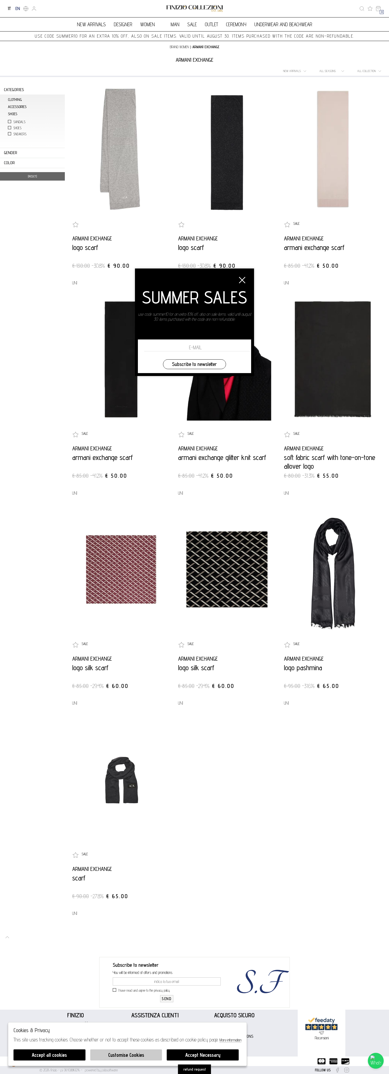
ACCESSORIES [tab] (17, 106)
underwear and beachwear (283, 24)
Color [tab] (9, 162)
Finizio (75, 1015)
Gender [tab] (10, 152)
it (9, 8)
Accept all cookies (49, 1055)
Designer (123, 24)
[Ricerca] (362, 8)
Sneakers (19, 134)
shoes (17, 128)
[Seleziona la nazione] (26, 8)
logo (195, 8)
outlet (211, 24)
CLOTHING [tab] (15, 99)
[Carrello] (378, 8)
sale (192, 24)
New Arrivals (91, 24)
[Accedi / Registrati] (34, 8)
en (17, 8)
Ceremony (236, 24)
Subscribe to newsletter (194, 364)
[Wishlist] (370, 8)
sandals (19, 122)
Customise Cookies (126, 1055)
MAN (175, 24)
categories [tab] (14, 89)
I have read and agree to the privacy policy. (144, 990)
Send (166, 998)
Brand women (179, 47)
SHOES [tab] (12, 113)
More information (230, 1040)
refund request (194, 1069)
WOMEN (147, 24)
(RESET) (32, 176)
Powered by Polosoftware (101, 1070)
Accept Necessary (202, 1055)
